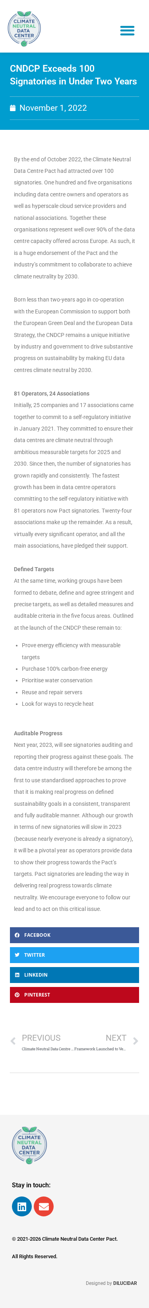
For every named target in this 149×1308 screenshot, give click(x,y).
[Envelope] (44, 1206)
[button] (127, 30)
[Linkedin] (22, 1206)
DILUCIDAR (125, 1283)
